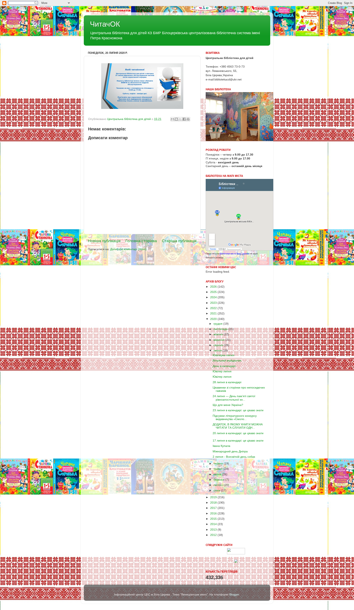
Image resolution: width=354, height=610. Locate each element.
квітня (217, 474)
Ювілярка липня (223, 355)
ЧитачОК (105, 24)
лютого (218, 485)
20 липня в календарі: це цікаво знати (238, 433)
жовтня (218, 334)
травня (218, 468)
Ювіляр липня (222, 371)
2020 (214, 319)
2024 (214, 297)
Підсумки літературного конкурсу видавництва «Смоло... (235, 417)
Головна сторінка (141, 241)
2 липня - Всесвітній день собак (234, 456)
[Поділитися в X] (180, 119)
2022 (214, 308)
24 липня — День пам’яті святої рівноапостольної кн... (234, 398)
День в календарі (224, 366)
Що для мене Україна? (228, 405)
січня (217, 490)
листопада (220, 329)
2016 (214, 513)
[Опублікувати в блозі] (176, 119)
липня (217, 350)
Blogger (234, 594)
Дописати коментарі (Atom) (128, 249)
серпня (218, 345)
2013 (214, 529)
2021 (214, 313)
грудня (218, 323)
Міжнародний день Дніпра (230, 451)
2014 (214, 524)
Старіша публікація (179, 241)
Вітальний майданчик (227, 360)
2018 (214, 502)
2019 (214, 497)
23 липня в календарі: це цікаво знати (238, 410)
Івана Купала (221, 445)
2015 (214, 518)
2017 (214, 507)
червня (218, 463)
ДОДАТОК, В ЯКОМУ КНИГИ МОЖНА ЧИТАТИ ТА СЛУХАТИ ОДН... (238, 426)
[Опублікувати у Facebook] (184, 119)
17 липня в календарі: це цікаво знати (238, 440)
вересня (219, 339)
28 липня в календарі (227, 382)
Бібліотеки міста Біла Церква (234, 253)
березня (219, 479)
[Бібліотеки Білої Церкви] (236, 553)
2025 (214, 292)
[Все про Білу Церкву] (236, 561)
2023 (214, 302)
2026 (214, 286)
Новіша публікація (104, 241)
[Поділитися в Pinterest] (188, 119)
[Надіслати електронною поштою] (172, 119)
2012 (214, 535)
